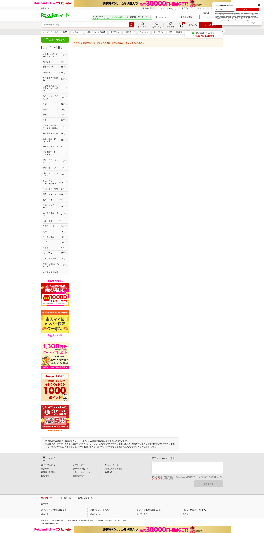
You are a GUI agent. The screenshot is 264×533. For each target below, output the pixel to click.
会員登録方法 (47, 469)
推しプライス (159, 32)
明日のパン (77, 32)
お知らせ (206, 13)
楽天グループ (187, 8)
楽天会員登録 (186, 17)
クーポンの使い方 (81, 469)
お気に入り (156, 27)
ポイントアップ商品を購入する (53, 510)
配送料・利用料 (48, 472)
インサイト (200, 8)
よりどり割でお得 (50, 272)
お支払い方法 (79, 465)
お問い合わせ (110, 472)
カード (209, 8)
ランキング (144, 32)
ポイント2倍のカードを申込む (195, 510)
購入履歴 (170, 27)
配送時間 (45, 476)
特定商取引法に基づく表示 (116, 520)
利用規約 (99, 520)
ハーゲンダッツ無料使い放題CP (55, 32)
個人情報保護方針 (58, 520)
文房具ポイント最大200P (95, 32)
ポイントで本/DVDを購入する (149, 510)
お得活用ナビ (129, 32)
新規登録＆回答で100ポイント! (152, 8)
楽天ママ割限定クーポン (178, 32)
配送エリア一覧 (111, 465)
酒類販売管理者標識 (113, 469)
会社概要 (44, 520)
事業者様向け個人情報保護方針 (80, 520)
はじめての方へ (164, 17)
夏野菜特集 (115, 32)
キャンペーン (143, 27)
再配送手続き (79, 476)
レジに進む (210, 25)
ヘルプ (51, 458)
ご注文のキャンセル (81, 472)
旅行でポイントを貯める (100, 510)
